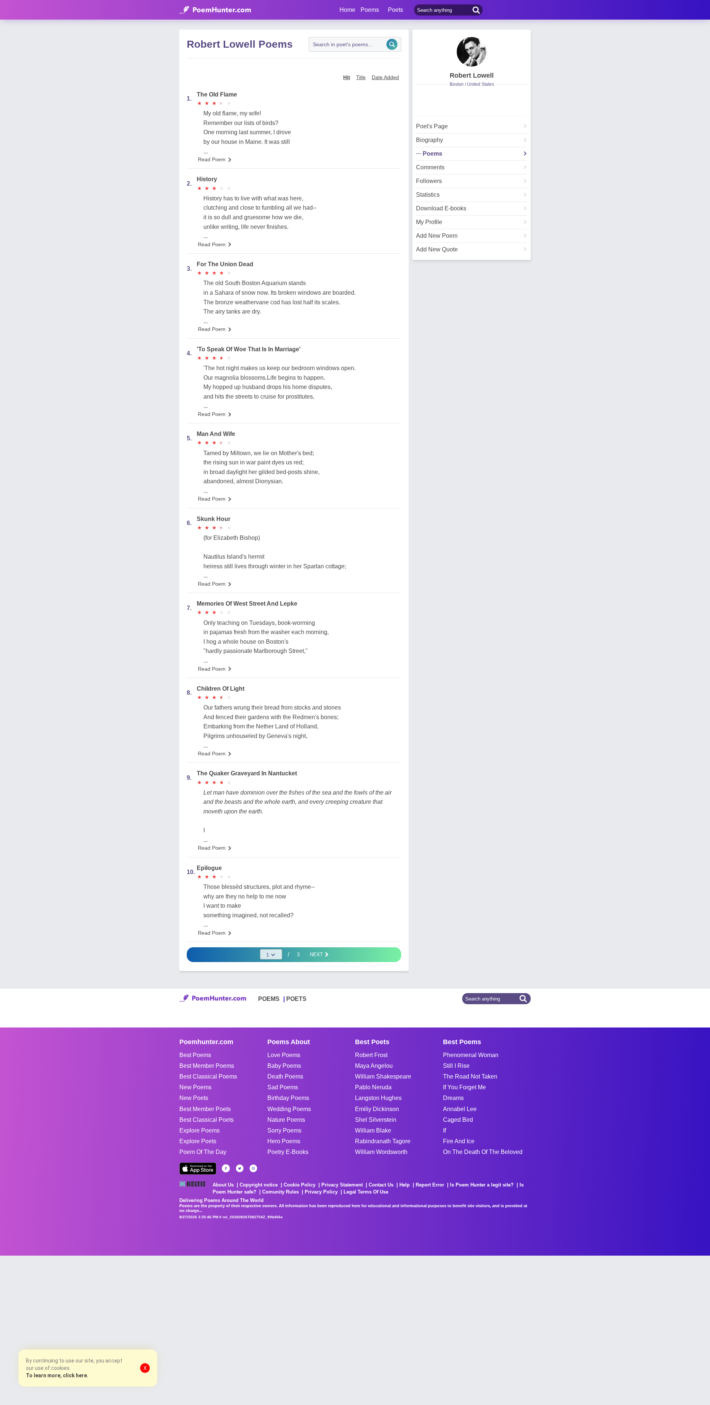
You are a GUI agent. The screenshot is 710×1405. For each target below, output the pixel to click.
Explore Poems (199, 1130)
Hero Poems (283, 1141)
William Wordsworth (381, 1152)
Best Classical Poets (206, 1120)
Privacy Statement (342, 1185)
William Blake (373, 1130)
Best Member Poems (206, 1066)
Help (404, 1185)
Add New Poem (436, 236)
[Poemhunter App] (197, 1168)
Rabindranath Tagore (382, 1141)
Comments (430, 167)
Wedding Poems (289, 1109)
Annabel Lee (460, 1109)
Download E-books (441, 208)
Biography (429, 140)
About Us (223, 1185)
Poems (432, 154)
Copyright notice (259, 1185)
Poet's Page (432, 126)
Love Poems (283, 1055)
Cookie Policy (299, 1185)
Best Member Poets (205, 1109)
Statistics (428, 195)
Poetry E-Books (287, 1152)
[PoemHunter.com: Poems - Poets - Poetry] (215, 10)
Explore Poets (197, 1141)
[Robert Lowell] (471, 52)
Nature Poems (286, 1120)
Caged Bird (458, 1120)
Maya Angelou (374, 1066)
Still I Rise (456, 1066)
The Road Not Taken (470, 1076)
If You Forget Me (464, 1087)
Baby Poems (284, 1066)
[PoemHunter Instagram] (253, 1168)
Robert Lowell (472, 75)
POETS (296, 999)
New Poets (193, 1098)
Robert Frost (371, 1055)
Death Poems (285, 1076)
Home (347, 10)
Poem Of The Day (202, 1152)
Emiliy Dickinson (377, 1109)
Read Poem (212, 159)
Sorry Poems (284, 1130)
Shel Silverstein (375, 1120)
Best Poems (195, 1055)
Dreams (453, 1098)
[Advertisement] (111, 1330)
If (444, 1130)
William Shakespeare (383, 1076)
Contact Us (381, 1185)
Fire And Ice (458, 1141)
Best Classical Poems (208, 1076)
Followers (429, 181)
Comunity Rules (280, 1192)
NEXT (317, 954)
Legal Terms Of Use (366, 1192)
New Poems (195, 1087)
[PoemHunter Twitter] (240, 1168)
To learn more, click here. (57, 1375)
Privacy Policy (321, 1192)
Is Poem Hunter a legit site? (482, 1185)
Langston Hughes (378, 1098)
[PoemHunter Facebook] (226, 1168)
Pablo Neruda (373, 1087)
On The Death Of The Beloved (483, 1152)
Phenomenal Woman (470, 1055)
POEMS (269, 999)
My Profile (429, 222)
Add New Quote (437, 250)
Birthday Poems (288, 1098)
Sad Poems (282, 1087)
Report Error (430, 1185)
